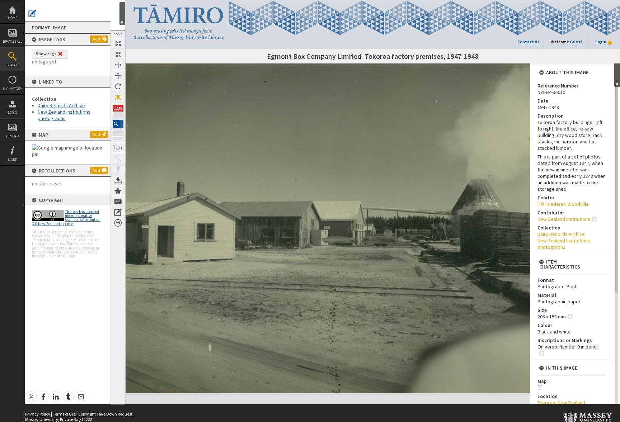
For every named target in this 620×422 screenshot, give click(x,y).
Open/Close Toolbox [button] (122, 13)
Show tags (46, 53)
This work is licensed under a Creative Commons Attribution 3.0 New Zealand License (66, 217)
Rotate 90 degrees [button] (118, 86)
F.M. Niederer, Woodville (563, 204)
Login (12, 112)
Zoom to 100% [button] (118, 97)
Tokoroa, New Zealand (561, 402)
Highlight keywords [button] (118, 169)
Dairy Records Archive (61, 105)
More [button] (12, 159)
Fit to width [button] (118, 65)
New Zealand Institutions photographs (64, 115)
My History (12, 88)
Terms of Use (64, 414)
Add (96, 39)
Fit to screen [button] (118, 54)
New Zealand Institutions (563, 219)
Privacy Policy (37, 414)
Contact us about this (118, 201)
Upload (12, 136)
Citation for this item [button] (118, 223)
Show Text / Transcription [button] (118, 147)
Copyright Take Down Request (105, 414)
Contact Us (528, 41)
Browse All (12, 41)
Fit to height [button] (118, 75)
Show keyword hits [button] (118, 158)
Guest (576, 41)
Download (118, 180)
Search (12, 65)
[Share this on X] (31, 392)
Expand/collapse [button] (617, 75)
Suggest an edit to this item (32, 14)
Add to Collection (118, 190)
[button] (118, 124)
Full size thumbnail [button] (118, 43)
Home (12, 17)
